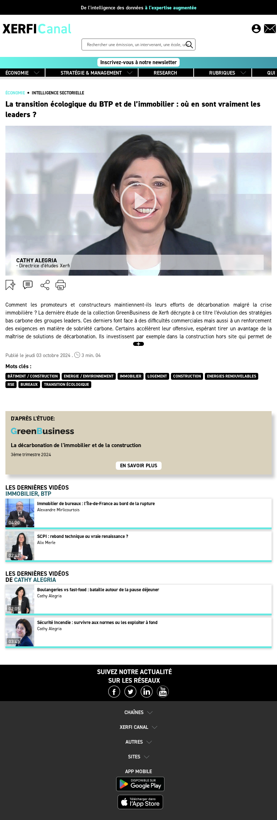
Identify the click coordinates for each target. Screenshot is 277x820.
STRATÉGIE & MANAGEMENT (91, 73)
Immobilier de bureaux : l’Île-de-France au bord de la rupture (96, 503)
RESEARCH (165, 73)
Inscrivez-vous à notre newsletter (138, 62)
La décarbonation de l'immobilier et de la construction (76, 445)
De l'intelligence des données (139, 7)
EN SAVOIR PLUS (138, 465)
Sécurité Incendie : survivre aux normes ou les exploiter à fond (97, 622)
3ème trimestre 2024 (31, 454)
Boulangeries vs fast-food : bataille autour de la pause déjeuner (98, 589)
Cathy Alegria (49, 595)
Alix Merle (46, 542)
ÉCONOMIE (16, 73)
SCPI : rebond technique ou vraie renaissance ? (82, 536)
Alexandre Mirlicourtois (58, 509)
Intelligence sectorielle (58, 93)
